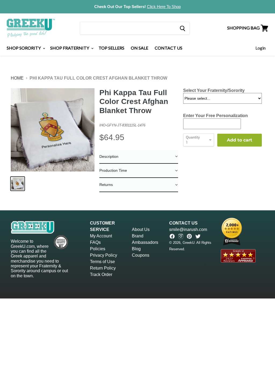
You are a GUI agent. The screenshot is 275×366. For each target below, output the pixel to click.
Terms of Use (102, 261)
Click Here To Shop (164, 6)
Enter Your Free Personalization (215, 115)
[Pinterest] (189, 236)
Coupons (140, 255)
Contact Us (168, 47)
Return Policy (103, 268)
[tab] (138, 157)
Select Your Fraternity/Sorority (214, 90)
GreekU (188, 243)
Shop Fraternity (70, 47)
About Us (141, 229)
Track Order (101, 274)
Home (17, 78)
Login (260, 48)
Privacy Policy (103, 255)
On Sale (139, 47)
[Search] (182, 28)
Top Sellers (111, 47)
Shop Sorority (24, 47)
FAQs (95, 242)
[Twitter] (198, 236)
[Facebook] (172, 236)
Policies (97, 249)
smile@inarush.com (188, 229)
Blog (136, 249)
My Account (101, 236)
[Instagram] (181, 236)
